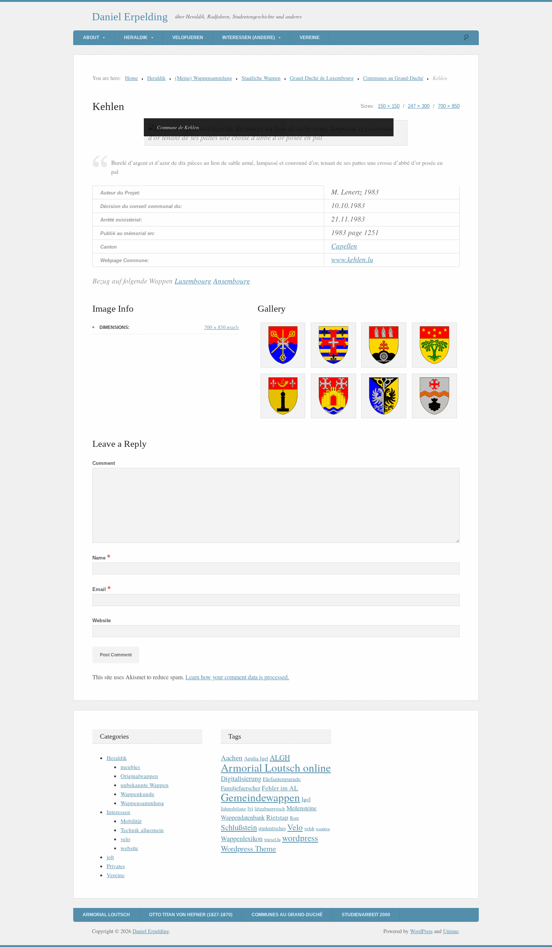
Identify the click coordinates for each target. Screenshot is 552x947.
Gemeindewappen (260, 797)
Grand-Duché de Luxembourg (322, 77)
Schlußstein (239, 827)
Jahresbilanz (233, 808)
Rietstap (277, 817)
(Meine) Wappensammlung (203, 77)
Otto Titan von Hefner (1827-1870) (190, 914)
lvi (250, 808)
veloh (309, 828)
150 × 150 (389, 106)
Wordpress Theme (248, 848)
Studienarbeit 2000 (366, 914)
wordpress (300, 838)
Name (101, 558)
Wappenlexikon (241, 838)
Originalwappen (139, 776)
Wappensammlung (142, 803)
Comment (103, 463)
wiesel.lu (272, 839)
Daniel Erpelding (130, 17)
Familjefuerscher (240, 788)
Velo (295, 827)
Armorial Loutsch (106, 914)
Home (131, 77)
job (110, 857)
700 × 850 (449, 106)
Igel (306, 799)
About (91, 37)
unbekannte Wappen (145, 785)
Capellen (344, 245)
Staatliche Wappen (261, 77)
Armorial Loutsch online (276, 767)
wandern (323, 828)
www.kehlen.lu (352, 259)
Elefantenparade (282, 779)
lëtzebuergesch (270, 808)
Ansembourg (231, 280)
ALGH (280, 757)
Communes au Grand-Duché (393, 77)
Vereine (310, 37)
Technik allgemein (142, 830)
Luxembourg (193, 280)
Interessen (118, 812)
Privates (116, 866)
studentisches (272, 828)
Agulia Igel (256, 758)
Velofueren (187, 37)
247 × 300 (419, 106)
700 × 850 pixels (221, 327)
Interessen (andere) (248, 37)
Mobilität (131, 821)
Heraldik (136, 37)
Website (101, 620)
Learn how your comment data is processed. (237, 677)
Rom (294, 818)
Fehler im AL (280, 787)
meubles (130, 767)
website (129, 848)
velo (125, 839)
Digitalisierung (241, 778)
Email (101, 589)
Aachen (232, 757)
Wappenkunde (137, 794)
